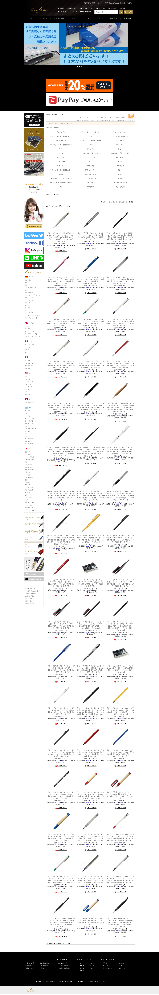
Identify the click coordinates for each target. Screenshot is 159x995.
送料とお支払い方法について (85, 120)
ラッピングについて (64, 11)
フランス (32, 341)
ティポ (120, 161)
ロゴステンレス (90, 174)
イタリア (32, 357)
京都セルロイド (30, 470)
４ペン (61, 149)
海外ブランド (58, 123)
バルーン (120, 170)
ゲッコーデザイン (30, 438)
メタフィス (28, 505)
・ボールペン (105, 966)
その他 (31, 407)
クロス (27, 376)
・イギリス (80, 966)
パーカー (27, 326)
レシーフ (27, 352)
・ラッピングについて (64, 966)
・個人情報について (44, 963)
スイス (31, 399)
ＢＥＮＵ (27, 441)
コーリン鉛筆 (29, 444)
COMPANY (71, 8)
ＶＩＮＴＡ (28, 431)
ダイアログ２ (90, 157)
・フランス (80, 968)
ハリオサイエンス (30, 510)
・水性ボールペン (106, 968)
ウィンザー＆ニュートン (32, 336)
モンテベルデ (29, 384)
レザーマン (28, 394)
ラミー (27, 285)
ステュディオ (120, 187)
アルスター (61, 161)
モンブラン (28, 280)
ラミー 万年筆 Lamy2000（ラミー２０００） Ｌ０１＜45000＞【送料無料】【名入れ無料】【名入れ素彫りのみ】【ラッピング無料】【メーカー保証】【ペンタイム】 (120, 922)
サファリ (91, 182)
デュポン (27, 347)
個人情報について (31, 601)
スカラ (120, 174)
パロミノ (27, 391)
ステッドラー (29, 292)
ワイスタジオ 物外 (31, 421)
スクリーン (120, 140)
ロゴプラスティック (120, 182)
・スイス (91, 966)
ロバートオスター (30, 428)
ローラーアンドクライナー (33, 315)
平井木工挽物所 (30, 477)
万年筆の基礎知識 (85, 11)
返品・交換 (28, 598)
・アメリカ (91, 963)
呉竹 (26, 462)
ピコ (90, 161)
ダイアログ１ (61, 157)
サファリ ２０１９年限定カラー (120, 136)
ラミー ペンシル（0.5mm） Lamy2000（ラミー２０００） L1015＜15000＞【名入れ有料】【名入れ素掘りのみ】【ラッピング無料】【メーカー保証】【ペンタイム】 (61, 922)
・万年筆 (104, 963)
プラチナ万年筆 (30, 459)
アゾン (27, 500)
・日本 (90, 968)
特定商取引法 (29, 603)
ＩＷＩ (27, 413)
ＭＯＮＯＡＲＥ (30, 502)
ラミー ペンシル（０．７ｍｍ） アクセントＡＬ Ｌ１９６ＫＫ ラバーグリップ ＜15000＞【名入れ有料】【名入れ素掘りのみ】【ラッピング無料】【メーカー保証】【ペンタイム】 (120, 496)
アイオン (91, 136)
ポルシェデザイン (30, 298)
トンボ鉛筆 (28, 464)
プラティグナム (30, 331)
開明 (26, 480)
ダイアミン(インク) (31, 334)
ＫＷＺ (27, 433)
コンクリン (28, 386)
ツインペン (120, 145)
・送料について (29, 966)
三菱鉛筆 (27, 472)
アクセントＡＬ (90, 170)
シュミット (28, 310)
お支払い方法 (29, 596)
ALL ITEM (101, 8)
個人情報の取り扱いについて (106, 120)
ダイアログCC (61, 132)
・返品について (29, 968)
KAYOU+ (27, 452)
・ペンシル (120, 963)
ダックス (27, 329)
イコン (61, 174)
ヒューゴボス (29, 313)
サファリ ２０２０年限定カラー (61, 136)
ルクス (90, 145)
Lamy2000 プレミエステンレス (61, 178)
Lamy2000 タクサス (90, 153)
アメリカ (32, 373)
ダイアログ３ (120, 157)
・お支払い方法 (29, 963)
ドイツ (31, 276)
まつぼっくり (29, 492)
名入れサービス (30, 588)
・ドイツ (80, 963)
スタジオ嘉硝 (29, 490)
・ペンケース (121, 968)
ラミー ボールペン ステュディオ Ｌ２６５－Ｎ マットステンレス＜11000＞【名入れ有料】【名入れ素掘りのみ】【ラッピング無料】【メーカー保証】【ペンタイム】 (61, 237)
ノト (61, 187)
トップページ (49, 123)
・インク (119, 966)
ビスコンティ (29, 363)
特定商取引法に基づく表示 (125, 120)
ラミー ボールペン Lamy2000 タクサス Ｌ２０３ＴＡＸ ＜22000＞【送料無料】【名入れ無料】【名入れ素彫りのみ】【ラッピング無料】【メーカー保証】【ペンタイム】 (120, 407)
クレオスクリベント (31, 318)
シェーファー (29, 379)
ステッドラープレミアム (32, 295)
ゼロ (26, 495)
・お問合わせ (42, 968)
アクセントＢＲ (61, 140)
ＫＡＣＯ (27, 411)
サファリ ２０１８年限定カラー (90, 140)
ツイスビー (28, 416)
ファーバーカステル (31, 287)
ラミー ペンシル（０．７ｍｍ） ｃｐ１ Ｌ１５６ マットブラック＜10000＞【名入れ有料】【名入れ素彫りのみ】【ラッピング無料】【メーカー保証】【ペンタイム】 (120, 626)
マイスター (28, 308)
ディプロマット (30, 300)
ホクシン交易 (29, 487)
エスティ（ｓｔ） (90, 178)
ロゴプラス (120, 166)
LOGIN (123, 8)
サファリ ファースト (120, 132)
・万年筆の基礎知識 (63, 968)
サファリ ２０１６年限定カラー (61, 170)
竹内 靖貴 (28, 497)
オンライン (28, 305)
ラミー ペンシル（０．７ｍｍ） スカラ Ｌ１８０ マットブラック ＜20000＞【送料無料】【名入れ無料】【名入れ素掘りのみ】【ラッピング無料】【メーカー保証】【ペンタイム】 (61, 540)
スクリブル (61, 166)
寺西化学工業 (29, 507)
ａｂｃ (120, 178)
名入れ (75, 11)
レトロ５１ (28, 389)
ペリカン (27, 282)
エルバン (27, 350)
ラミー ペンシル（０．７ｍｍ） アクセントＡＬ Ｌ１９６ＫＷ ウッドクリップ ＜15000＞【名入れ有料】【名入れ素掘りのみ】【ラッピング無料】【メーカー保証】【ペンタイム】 (90, 496)
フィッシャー (29, 381)
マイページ (94, 117)
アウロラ (27, 360)
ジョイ (120, 149)
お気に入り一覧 (83, 117)
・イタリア (80, 971)
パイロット (28, 454)
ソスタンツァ (29, 368)
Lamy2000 (90, 187)
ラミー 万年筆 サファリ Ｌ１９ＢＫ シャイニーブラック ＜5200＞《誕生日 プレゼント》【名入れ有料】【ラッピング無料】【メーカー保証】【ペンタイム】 (61, 496)
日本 (30, 449)
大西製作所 (28, 467)
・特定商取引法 (43, 966)
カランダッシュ (30, 402)
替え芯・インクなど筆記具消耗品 (61, 182)
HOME (61, 8)
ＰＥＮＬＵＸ (29, 423)
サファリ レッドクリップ (90, 132)
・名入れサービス (62, 963)
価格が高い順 (123, 202)
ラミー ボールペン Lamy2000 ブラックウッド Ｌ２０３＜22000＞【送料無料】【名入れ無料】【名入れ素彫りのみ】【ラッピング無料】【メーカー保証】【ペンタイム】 (61, 452)
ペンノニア (28, 436)
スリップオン (29, 485)
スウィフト (90, 166)
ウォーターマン (30, 345)
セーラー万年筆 (30, 457)
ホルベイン (28, 482)
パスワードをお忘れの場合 (117, 117)
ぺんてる (27, 475)
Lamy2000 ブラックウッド (120, 153)
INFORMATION (86, 8)
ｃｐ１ (61, 153)
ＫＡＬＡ (27, 426)
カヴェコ (27, 303)
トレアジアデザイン (31, 418)
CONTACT (113, 8)
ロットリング (29, 290)
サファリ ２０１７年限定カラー (61, 145)
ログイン (103, 117)
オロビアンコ (29, 365)
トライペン (90, 149)
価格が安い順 (113, 202)
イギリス (32, 323)
